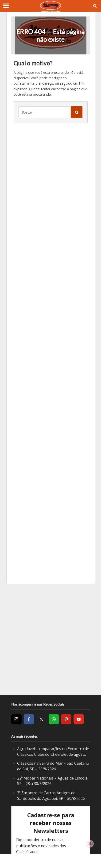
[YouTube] (79, 719)
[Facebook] (29, 719)
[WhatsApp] (54, 719)
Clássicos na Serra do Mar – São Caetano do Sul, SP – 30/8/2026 (53, 766)
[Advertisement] (50, 639)
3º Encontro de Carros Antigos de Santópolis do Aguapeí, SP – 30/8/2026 (51, 795)
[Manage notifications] (90, 843)
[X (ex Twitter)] (41, 719)
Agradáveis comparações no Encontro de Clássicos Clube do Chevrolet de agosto (53, 751)
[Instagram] (16, 719)
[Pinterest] (66, 719)
